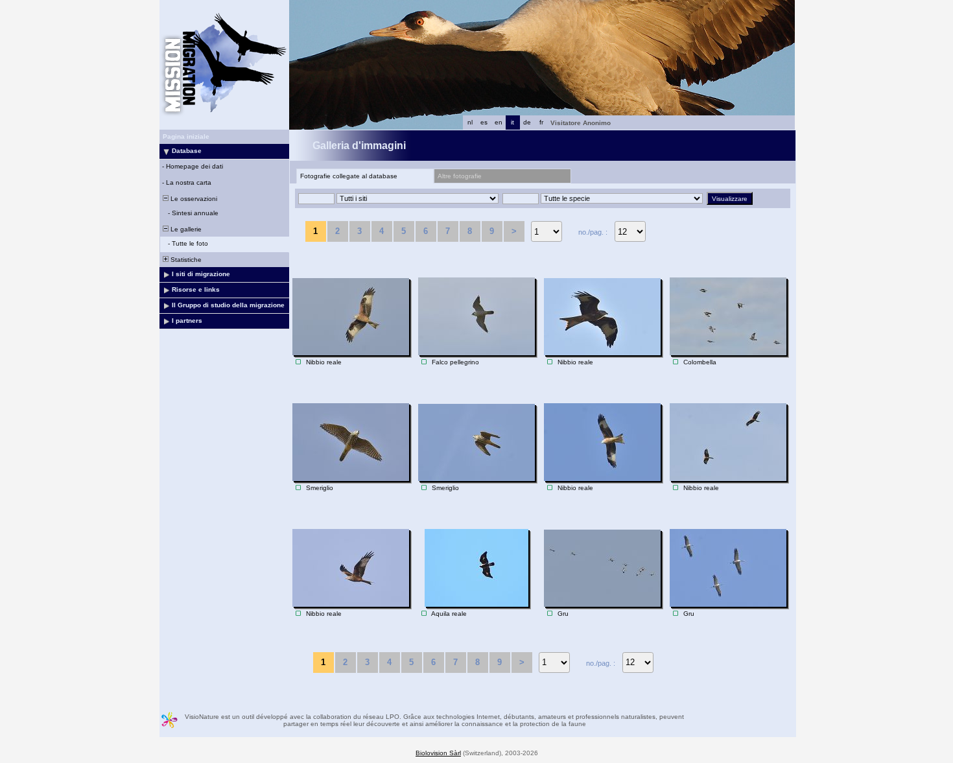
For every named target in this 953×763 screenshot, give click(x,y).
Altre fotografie (460, 176)
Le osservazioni (193, 198)
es (484, 122)
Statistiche (185, 259)
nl (470, 122)
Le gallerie (185, 229)
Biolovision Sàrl (438, 753)
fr (541, 122)
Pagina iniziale (186, 136)
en (498, 122)
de (527, 122)
